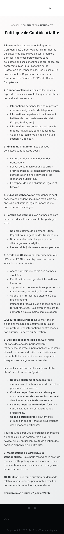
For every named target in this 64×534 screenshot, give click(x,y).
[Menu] (58, 8)
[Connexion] (50, 8)
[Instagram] (35, 508)
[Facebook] (29, 508)
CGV (6, 518)
